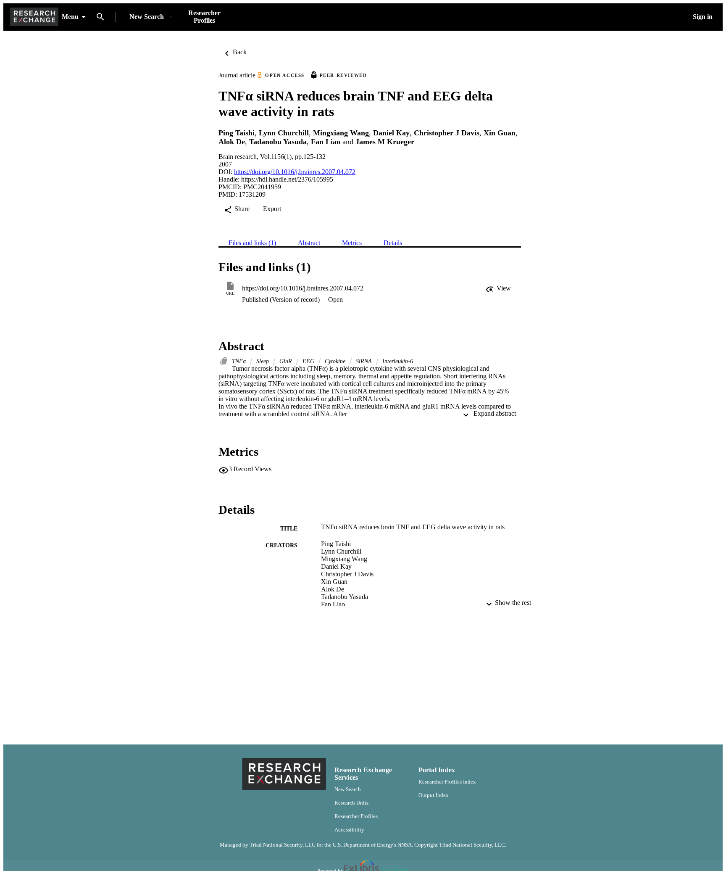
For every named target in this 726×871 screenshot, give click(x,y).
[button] (498, 288)
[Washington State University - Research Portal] (34, 17)
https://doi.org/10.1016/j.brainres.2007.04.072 (294, 171)
